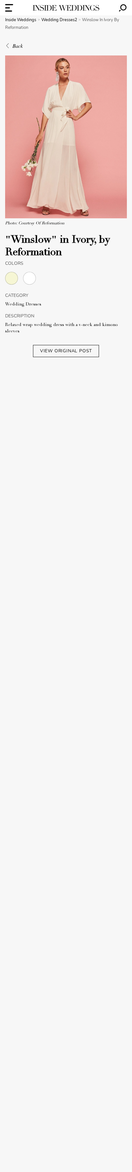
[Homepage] (66, 7)
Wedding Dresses (23, 304)
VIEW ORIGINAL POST (66, 351)
